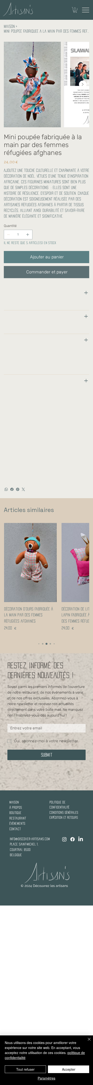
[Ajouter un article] (27, 234)
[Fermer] (86, 1042)
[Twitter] (23, 489)
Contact (15, 829)
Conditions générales (63, 812)
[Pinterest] (17, 489)
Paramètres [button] (46, 1078)
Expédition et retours (63, 817)
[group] (46, 580)
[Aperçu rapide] (30, 562)
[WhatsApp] (6, 489)
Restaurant (17, 818)
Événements (17, 823)
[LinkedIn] (80, 839)
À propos (15, 807)
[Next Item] (83, 84)
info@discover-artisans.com (30, 839)
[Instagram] (64, 839)
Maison (14, 802)
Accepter (68, 1069)
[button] (75, 10)
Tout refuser (25, 1069)
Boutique (15, 812)
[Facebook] (12, 489)
